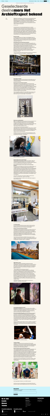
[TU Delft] (24, 411)
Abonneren (15, 394)
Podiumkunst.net (17, 20)
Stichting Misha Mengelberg (18, 308)
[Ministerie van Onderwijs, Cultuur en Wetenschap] (5, 411)
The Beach (15, 343)
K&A (14, 121)
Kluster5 (30, 37)
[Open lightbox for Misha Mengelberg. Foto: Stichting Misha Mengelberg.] (25, 332)
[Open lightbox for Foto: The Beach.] (25, 370)
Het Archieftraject (29, 19)
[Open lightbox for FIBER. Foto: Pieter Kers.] (25, 293)
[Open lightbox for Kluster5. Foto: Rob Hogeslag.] (25, 65)
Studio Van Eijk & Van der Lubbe (18, 160)
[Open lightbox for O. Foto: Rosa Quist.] (25, 250)
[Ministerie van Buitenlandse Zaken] (17, 411)
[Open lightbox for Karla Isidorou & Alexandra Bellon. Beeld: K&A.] (25, 146)
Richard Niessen (16, 79)
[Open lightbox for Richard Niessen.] (25, 106)
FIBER (14, 263)
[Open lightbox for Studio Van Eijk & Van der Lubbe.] (25, 200)
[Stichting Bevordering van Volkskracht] (31, 411)
